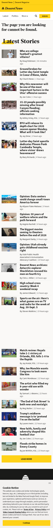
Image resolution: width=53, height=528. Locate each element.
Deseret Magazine (22, 2)
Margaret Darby (29, 239)
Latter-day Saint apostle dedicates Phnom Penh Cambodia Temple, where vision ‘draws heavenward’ (34, 147)
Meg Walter (27, 408)
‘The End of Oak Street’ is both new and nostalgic (35, 403)
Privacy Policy (40, 509)
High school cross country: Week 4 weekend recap (30, 286)
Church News (28, 79)
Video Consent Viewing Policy (14, 512)
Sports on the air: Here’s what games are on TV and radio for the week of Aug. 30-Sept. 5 (35, 302)
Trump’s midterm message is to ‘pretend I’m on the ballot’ (33, 416)
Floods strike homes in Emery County (33, 445)
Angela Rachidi (28, 224)
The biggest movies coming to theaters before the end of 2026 (33, 232)
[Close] (50, 484)
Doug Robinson (28, 61)
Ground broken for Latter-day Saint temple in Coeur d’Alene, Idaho (34, 72)
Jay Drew (26, 136)
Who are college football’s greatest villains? (31, 54)
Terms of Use (29, 509)
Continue (26, 523)
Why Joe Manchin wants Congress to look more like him (34, 371)
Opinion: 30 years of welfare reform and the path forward (33, 217)
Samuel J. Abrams (30, 393)
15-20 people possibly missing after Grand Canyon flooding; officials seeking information (33, 108)
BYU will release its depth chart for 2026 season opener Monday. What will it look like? (34, 127)
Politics (15, 16)
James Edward (28, 293)
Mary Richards (28, 157)
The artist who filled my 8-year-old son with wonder (34, 386)
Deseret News (7, 2)
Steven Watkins (29, 311)
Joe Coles (26, 97)
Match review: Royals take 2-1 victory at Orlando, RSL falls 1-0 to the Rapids (34, 355)
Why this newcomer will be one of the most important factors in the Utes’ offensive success (34, 88)
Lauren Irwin (27, 423)
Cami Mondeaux (29, 378)
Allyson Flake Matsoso (31, 206)
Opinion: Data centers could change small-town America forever (35, 199)
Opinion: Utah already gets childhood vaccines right (34, 247)
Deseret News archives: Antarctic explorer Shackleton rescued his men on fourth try (34, 269)
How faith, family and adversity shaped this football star (33, 431)
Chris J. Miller (28, 278)
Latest (5, 16)
